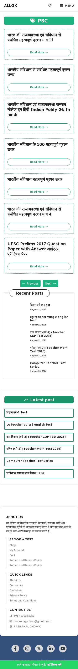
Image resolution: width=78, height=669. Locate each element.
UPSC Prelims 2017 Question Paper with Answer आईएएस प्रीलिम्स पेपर (36, 248)
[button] (50, 5)
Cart (12, 555)
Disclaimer (16, 590)
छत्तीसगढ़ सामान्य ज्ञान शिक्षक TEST (25, 473)
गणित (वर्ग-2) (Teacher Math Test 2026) (49, 349)
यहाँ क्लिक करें (54, 664)
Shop (13, 545)
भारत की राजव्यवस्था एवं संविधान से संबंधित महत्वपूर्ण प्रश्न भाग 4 (34, 211)
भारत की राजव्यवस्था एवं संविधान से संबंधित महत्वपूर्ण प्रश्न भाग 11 (34, 37)
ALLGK (10, 5)
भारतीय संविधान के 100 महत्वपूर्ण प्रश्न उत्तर (37, 147)
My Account (17, 550)
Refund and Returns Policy (26, 560)
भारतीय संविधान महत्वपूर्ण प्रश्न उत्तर (34, 179)
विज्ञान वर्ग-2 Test (40, 305)
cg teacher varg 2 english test (49, 318)
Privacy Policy (18, 595)
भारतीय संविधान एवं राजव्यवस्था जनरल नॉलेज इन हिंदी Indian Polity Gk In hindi (38, 109)
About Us (15, 580)
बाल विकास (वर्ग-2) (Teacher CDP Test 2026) (47, 334)
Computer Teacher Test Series (48, 364)
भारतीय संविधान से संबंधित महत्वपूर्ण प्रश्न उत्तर (38, 72)
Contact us (16, 585)
